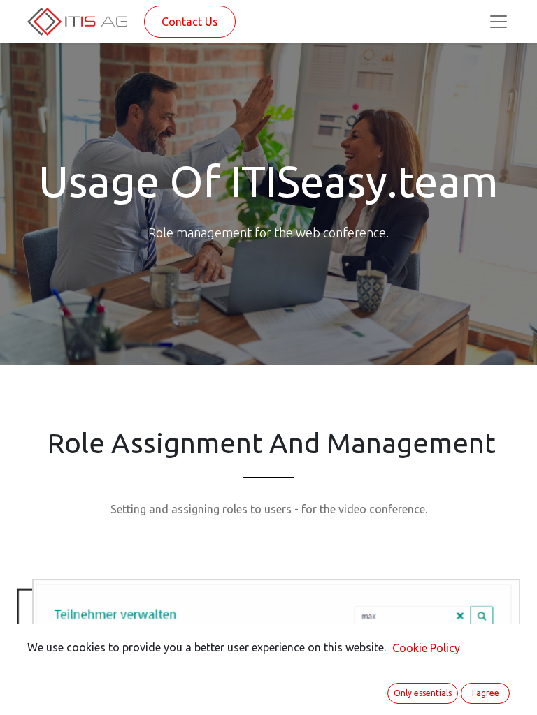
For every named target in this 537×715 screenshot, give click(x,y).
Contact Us (190, 21)
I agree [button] (485, 693)
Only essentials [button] (423, 693)
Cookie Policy (426, 648)
